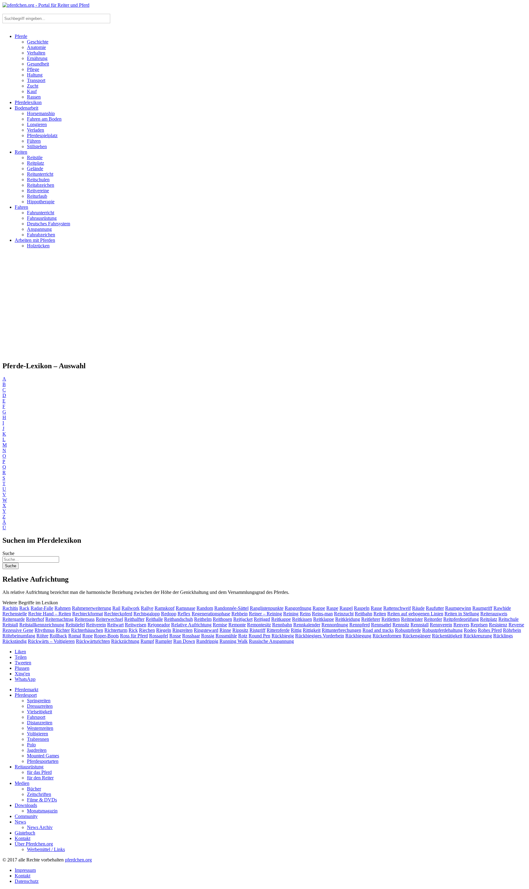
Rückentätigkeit (447, 635)
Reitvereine (38, 190)
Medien (22, 783)
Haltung (35, 74)
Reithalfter (134, 619)
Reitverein (96, 624)
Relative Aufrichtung (191, 624)
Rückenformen (387, 635)
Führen (34, 141)
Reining (290, 613)
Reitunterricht (40, 174)
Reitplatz (35, 163)
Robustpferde (408, 630)
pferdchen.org (78, 859)
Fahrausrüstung (42, 218)
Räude (418, 608)
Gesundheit (38, 63)
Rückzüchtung (125, 641)
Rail (116, 608)
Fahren (21, 207)
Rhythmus (44, 630)
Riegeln (163, 630)
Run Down (184, 641)
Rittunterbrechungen (341, 630)
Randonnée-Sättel (231, 608)
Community (26, 816)
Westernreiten (40, 728)
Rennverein (441, 624)
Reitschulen (38, 179)
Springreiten (39, 700)
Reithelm (203, 619)
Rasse (376, 608)
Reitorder (433, 619)
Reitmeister (412, 619)
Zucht (32, 85)
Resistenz (498, 624)
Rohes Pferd (490, 630)
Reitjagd (262, 619)
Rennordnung (334, 624)
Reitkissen (302, 619)
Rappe (319, 608)
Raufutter (435, 608)
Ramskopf (164, 608)
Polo (31, 744)
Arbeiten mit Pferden (35, 240)
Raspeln (362, 608)
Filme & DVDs (42, 799)
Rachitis (10, 608)
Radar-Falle (42, 608)
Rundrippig (207, 641)
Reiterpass (85, 619)
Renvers (461, 624)
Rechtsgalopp (146, 613)
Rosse (175, 635)
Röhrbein (512, 630)
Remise (220, 624)
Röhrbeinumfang (18, 635)
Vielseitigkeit (39, 711)
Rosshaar (191, 635)
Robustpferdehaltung (442, 630)
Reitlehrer (370, 619)
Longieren (37, 124)
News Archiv (40, 827)
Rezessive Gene (17, 630)
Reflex (184, 613)
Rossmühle (226, 635)
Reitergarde (13, 619)
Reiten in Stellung (462, 613)
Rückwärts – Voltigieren (51, 641)
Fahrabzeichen (41, 234)
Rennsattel (381, 624)
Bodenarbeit (26, 108)
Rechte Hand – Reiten (49, 613)
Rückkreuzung (477, 635)
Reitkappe (281, 619)
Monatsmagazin (42, 810)
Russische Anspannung (271, 641)
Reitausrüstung (29, 766)
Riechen (147, 630)
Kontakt (22, 838)
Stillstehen (37, 146)
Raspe (332, 608)
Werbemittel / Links (46, 849)
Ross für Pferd (134, 635)
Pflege (33, 69)
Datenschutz (27, 881)
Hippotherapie (40, 201)
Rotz (242, 635)
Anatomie (36, 47)
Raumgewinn (458, 608)
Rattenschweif (397, 608)
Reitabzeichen (40, 185)
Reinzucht (344, 613)
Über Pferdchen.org (34, 843)
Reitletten (390, 619)
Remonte (237, 624)
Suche (8, 553)
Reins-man (322, 613)
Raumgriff (482, 608)
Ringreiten (182, 630)
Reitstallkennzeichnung (41, 624)
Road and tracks (378, 630)
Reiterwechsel (109, 619)
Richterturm (115, 630)
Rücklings (503, 635)
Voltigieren (37, 733)
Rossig (207, 635)
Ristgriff (257, 630)
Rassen (34, 96)
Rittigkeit (312, 630)
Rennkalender (306, 624)
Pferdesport (26, 695)
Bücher (34, 788)
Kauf (32, 91)
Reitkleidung (347, 619)
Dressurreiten (40, 706)
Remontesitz (259, 624)
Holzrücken (38, 245)
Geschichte (37, 41)
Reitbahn (363, 613)
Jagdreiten (37, 750)
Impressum (25, 870)
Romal (74, 635)
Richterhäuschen (87, 630)
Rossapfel (158, 635)
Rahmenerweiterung (91, 608)
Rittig (296, 630)
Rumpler (163, 641)
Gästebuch (25, 832)
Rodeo (470, 630)
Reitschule (508, 619)
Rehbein (239, 613)
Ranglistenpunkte (266, 608)
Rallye (147, 608)
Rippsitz (240, 630)
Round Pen (259, 635)
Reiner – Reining (265, 613)
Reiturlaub (37, 196)
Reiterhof (35, 619)
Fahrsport (36, 717)
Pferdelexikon (28, 102)
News (20, 821)
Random (205, 608)
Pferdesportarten (42, 761)
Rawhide (502, 608)
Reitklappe (323, 619)
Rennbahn (282, 624)
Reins (305, 613)
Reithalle (154, 619)
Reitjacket (243, 619)
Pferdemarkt (26, 689)
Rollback (58, 635)
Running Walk (233, 641)
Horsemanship (41, 113)
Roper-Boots (106, 635)
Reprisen (479, 624)
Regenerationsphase (211, 613)
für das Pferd (39, 772)
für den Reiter (40, 777)
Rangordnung (298, 608)
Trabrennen (38, 739)
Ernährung (37, 58)
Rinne (225, 630)
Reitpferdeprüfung (461, 619)
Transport (36, 80)
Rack (24, 608)
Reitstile (35, 157)
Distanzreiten (39, 722)
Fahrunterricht (40, 212)
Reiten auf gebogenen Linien (415, 613)
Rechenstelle (14, 613)
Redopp (168, 613)
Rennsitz (400, 624)
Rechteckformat (87, 613)
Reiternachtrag (59, 619)
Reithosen (222, 619)
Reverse (516, 624)
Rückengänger (417, 635)
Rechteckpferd (118, 613)
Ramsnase (185, 608)
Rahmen (62, 608)
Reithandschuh (178, 619)
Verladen (35, 130)
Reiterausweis (493, 613)
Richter (63, 630)
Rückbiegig (283, 635)
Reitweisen (135, 624)
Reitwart (115, 624)
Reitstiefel (75, 624)
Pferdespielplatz (42, 135)
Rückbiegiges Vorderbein (319, 635)
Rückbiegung (358, 635)
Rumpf (147, 641)
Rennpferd (359, 624)
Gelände (35, 168)
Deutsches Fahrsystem (48, 223)
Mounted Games (43, 755)
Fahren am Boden (44, 119)
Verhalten (36, 52)
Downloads (26, 805)
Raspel (346, 608)
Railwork (131, 608)
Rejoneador (159, 624)
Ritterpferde (278, 630)
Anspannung (39, 229)
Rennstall (420, 624)
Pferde (21, 36)
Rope (87, 635)
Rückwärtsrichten (93, 641)
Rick (133, 630)
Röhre (42, 635)
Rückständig (14, 641)
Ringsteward (206, 630)
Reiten (21, 152)
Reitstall (10, 624)
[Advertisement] (264, 307)
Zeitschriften (39, 794)
